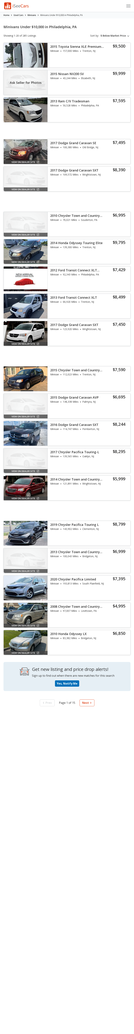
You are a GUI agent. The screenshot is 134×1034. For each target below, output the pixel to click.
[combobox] (115, 35)
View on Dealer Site (23, 162)
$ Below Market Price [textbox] (113, 35)
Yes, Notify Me (67, 683)
